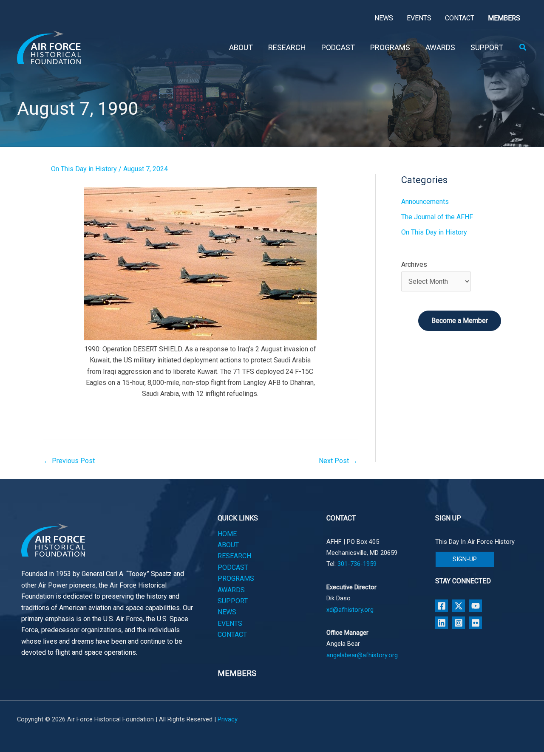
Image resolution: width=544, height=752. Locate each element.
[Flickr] (475, 622)
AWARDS (231, 590)
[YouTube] (475, 605)
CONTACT (232, 634)
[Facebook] (441, 605)
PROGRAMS (236, 578)
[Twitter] (458, 605)
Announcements (425, 202)
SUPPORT (233, 601)
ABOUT (228, 545)
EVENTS (230, 623)
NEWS (227, 612)
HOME (227, 534)
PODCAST (233, 567)
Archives (414, 264)
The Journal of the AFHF (437, 217)
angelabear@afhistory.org (362, 655)
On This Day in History (84, 169)
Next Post (338, 461)
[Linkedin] (441, 622)
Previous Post (69, 461)
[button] (523, 47)
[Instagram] (458, 622)
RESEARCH (234, 556)
